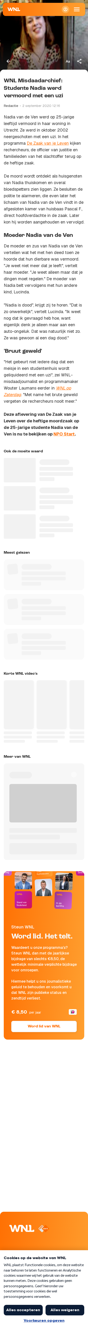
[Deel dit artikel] (79, 61)
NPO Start (64, 434)
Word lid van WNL (44, 1026)
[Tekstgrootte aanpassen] (68, 61)
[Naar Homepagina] (14, 9)
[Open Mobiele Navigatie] (76, 9)
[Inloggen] (65, 9)
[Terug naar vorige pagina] (8, 61)
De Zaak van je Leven (48, 143)
